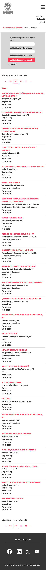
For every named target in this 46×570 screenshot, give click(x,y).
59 (26, 81)
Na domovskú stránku (12, 27)
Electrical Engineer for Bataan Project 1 (22, 112)
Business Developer (11, 382)
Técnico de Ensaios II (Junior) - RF (18, 234)
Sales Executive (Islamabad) (15, 366)
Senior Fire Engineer (12, 217)
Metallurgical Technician (14, 350)
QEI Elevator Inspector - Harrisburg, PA (21, 298)
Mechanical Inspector (13, 498)
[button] (30, 7)
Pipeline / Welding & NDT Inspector (19, 450)
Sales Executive (9, 333)
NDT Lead (6, 398)
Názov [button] (4, 88)
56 (10, 81)
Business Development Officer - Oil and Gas (23, 166)
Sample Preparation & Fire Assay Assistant (22, 282)
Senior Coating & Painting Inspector (20, 466)
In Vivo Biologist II (11, 182)
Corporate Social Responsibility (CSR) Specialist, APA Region (20, 200)
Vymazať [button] (12, 64)
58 (21, 81)
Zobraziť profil (41, 20)
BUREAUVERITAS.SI (23, 539)
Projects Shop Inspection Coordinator (21, 482)
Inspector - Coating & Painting (16, 433)
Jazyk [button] (39, 16)
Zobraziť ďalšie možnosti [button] (21, 55)
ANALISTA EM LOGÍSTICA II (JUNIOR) (17, 250)
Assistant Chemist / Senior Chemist (19, 266)
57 (16, 81)
